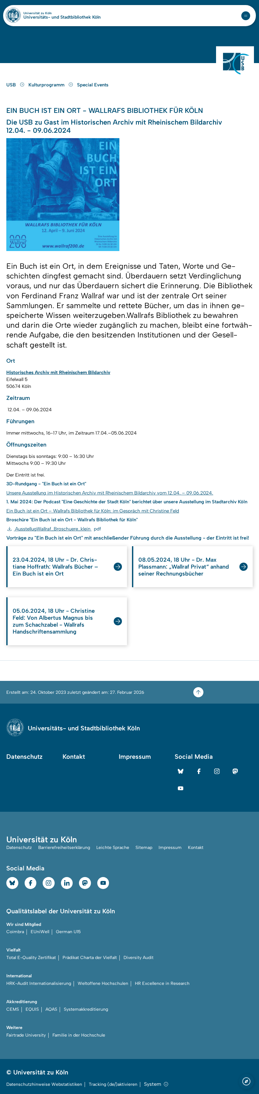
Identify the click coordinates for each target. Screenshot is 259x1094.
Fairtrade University (26, 1035)
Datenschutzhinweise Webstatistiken (44, 1084)
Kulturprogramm (47, 85)
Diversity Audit (138, 957)
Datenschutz (24, 756)
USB (11, 85)
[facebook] (199, 771)
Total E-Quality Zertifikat (31, 957)
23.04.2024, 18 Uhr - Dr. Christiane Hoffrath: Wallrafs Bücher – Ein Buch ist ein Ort (55, 566)
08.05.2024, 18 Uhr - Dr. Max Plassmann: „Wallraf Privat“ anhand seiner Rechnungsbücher (183, 566)
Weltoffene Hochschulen (103, 983)
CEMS (12, 1009)
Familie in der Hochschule (78, 1035)
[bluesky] (181, 771)
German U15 (68, 931)
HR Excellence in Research (162, 983)
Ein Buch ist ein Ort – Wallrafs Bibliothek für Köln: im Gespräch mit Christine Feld (92, 511)
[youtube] (181, 788)
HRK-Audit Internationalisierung (38, 983)
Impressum (135, 756)
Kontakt (74, 756)
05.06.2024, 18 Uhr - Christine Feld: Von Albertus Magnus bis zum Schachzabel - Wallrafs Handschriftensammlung (54, 621)
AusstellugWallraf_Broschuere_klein (57, 529)
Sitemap (144, 847)
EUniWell (40, 931)
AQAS (51, 1009)
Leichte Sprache (112, 847)
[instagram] (217, 771)
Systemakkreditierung (86, 1009)
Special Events (92, 85)
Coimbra (15, 931)
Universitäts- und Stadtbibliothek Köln (62, 17)
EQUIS (32, 1009)
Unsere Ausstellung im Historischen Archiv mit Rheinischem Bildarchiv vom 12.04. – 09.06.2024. (109, 493)
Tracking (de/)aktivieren (113, 1084)
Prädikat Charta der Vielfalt (90, 957)
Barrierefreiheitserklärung (64, 847)
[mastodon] (235, 771)
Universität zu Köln (48, 13)
